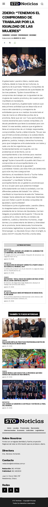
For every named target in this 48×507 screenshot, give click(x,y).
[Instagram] (10, 490)
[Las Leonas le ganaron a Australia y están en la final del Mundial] (24, 389)
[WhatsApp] (15, 43)
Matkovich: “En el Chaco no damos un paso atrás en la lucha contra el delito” (23, 279)
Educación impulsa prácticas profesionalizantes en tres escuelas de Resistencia (23, 343)
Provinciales (23, 35)
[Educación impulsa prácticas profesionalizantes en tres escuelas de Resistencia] (24, 328)
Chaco (6, 277)
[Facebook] (4, 43)
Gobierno (6, 35)
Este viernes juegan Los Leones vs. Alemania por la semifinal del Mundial (23, 252)
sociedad (32, 35)
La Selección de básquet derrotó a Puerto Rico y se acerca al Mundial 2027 (24, 265)
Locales (14, 35)
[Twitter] (9, 43)
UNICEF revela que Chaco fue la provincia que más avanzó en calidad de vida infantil (22, 373)
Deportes (7, 249)
